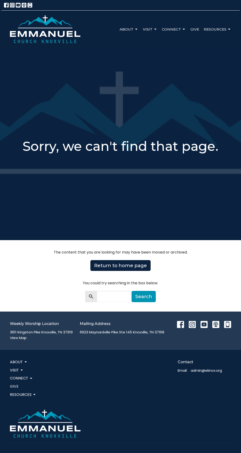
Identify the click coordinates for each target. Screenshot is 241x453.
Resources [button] (21, 394)
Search (143, 296)
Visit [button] (14, 370)
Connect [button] (19, 378)
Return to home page (120, 265)
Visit (148, 29)
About (126, 29)
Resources (215, 29)
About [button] (16, 362)
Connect (171, 29)
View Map (18, 337)
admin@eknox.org (206, 370)
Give (194, 29)
